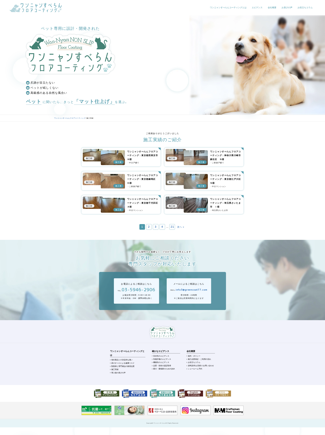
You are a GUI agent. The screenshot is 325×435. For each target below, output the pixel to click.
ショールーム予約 (195, 369)
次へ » (180, 227)
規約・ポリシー (194, 356)
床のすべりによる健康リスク (122, 363)
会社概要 (272, 7)
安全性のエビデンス (161, 356)
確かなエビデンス (160, 351)
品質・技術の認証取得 (162, 366)
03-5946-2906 (138, 290)
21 (172, 226)
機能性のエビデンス (161, 362)
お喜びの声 (287, 7)
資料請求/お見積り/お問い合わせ (201, 366)
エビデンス (257, 7)
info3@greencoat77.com (191, 289)
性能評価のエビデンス (162, 359)
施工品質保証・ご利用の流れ (199, 359)
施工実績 (114, 369)
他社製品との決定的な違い (122, 360)
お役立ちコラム (305, 7)
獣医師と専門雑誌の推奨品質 (122, 366)
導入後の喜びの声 (118, 373)
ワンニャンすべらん (159, 423)
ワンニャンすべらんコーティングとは (228, 7)
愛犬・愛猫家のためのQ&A (164, 369)
